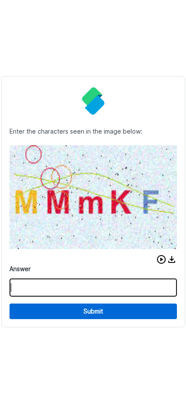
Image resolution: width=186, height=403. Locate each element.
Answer (20, 268)
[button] (161, 259)
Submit (93, 311)
